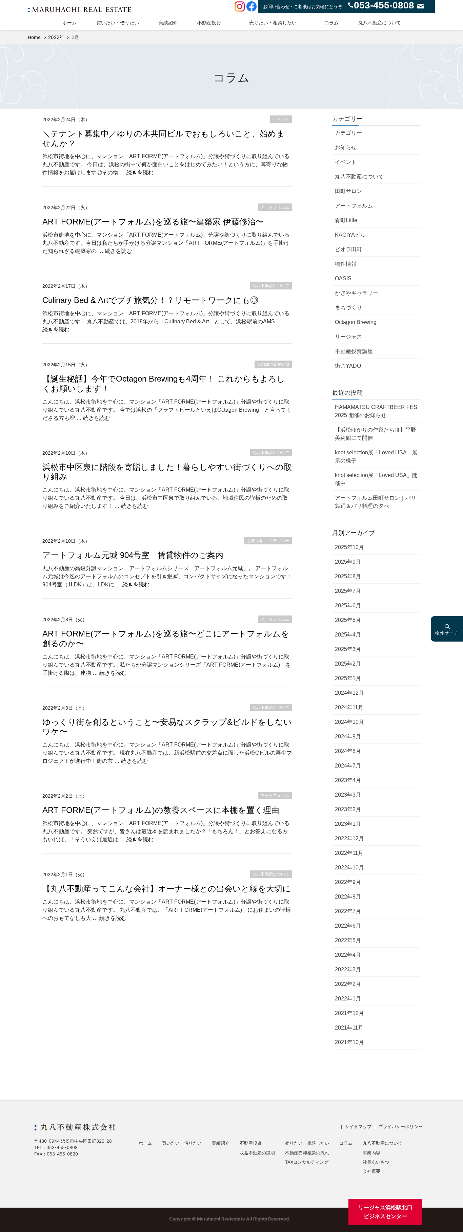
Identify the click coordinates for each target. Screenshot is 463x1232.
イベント (346, 162)
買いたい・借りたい (117, 22)
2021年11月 (349, 1028)
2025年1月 (348, 678)
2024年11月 (349, 707)
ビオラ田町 (348, 249)
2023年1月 (348, 824)
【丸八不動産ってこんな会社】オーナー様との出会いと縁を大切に (166, 888)
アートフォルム (354, 206)
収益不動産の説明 (257, 1153)
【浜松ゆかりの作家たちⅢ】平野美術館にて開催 (375, 434)
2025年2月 (348, 664)
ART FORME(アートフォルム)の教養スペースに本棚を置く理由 (160, 810)
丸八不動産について (379, 22)
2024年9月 (348, 736)
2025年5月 (348, 620)
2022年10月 (349, 867)
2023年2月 (348, 809)
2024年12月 (349, 693)
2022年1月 (348, 998)
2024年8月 (348, 751)
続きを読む (140, 172)
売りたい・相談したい (273, 22)
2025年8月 (348, 576)
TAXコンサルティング (306, 1162)
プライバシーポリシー (401, 1126)
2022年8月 (348, 897)
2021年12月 (349, 1013)
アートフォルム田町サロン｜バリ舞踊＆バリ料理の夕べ (375, 502)
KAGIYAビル (350, 235)
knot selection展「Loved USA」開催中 (376, 479)
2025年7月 (348, 591)
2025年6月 (348, 605)
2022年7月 (348, 911)
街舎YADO (348, 366)
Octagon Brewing (356, 322)
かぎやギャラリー (356, 293)
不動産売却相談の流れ (307, 1153)
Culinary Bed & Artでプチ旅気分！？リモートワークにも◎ (150, 300)
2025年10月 (349, 547)
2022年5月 (348, 940)
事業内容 (371, 1153)
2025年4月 (348, 634)
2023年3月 (348, 795)
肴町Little (346, 220)
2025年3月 (348, 649)
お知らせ (346, 147)
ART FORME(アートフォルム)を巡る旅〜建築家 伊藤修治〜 (153, 221)
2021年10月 (349, 1042)
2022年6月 (348, 926)
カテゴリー (348, 133)
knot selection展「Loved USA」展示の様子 (376, 456)
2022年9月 (348, 882)
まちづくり (348, 307)
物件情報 (346, 264)
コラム (331, 22)
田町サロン (348, 191)
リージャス (348, 337)
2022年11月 (349, 853)
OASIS (343, 278)
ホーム (69, 22)
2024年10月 (349, 722)
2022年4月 (348, 955)
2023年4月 (348, 780)
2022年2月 (348, 984)
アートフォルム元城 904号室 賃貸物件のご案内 (132, 555)
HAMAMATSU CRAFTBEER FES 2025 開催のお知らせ (376, 411)
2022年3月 (348, 969)
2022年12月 (349, 838)
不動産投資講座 (354, 351)
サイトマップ (358, 1126)
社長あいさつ (376, 1162)
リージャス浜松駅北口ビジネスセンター (385, 1211)
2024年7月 (348, 766)
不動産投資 (209, 22)
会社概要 (371, 1171)
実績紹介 (168, 22)
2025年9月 (348, 562)
